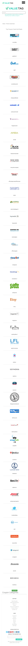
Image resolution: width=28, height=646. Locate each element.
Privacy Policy (15, 608)
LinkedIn (14, 632)
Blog (14, 622)
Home (4, 23)
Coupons (14, 615)
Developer (14, 624)
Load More (14, 590)
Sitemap (14, 625)
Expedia (7, 14)
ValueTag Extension (14, 602)
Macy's (11, 14)
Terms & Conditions (14, 606)
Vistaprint (17, 15)
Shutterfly (7, 15)
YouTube (12, 632)
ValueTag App (15, 601)
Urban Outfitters (12, 15)
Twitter (7, 632)
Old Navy (21, 14)
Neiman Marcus (16, 14)
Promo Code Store (10, 23)
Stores (14, 617)
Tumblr (16, 632)
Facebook (9, 632)
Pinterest (11, 632)
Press (14, 605)
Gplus (18, 632)
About (14, 620)
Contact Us (14, 609)
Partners (14, 618)
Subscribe (18, 639)
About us (14, 604)
